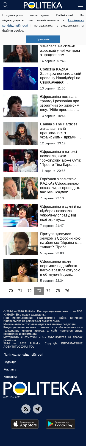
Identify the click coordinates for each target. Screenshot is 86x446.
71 (20, 291)
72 (30, 291)
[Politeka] (43, 5)
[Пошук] (5, 5)
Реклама (9, 369)
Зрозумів (43, 39)
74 (48, 291)
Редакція (10, 362)
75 (58, 291)
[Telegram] (37, 409)
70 (11, 291)
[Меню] (80, 5)
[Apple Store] (25, 424)
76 (67, 291)
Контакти (10, 376)
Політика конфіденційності (23, 354)
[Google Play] (60, 424)
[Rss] (26, 409)
